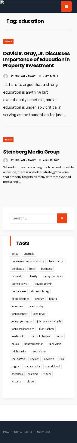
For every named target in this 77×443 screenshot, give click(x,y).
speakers (17, 374)
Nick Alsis (55, 344)
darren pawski (20, 283)
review (34, 359)
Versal (47, 432)
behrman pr (56, 261)
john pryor (39, 313)
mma (59, 336)
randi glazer (39, 351)
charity (33, 276)
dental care (19, 291)
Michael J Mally (25, 76)
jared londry (36, 306)
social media (32, 366)
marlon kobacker (40, 336)
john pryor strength (49, 321)
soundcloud (52, 366)
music (15, 344)
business (46, 268)
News (8, 41)
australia (29, 253)
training (33, 374)
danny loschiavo (52, 276)
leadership (18, 336)
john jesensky (20, 313)
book (32, 268)
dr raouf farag (40, 291)
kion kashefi (46, 328)
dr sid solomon (21, 298)
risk (61, 359)
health (53, 298)
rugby (15, 366)
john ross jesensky (23, 328)
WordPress (28, 432)
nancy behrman (33, 344)
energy (39, 298)
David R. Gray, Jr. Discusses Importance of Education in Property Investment (36, 59)
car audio (17, 276)
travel (47, 374)
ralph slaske (19, 351)
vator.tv (16, 381)
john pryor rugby (22, 321)
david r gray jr (43, 283)
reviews (49, 359)
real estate (18, 359)
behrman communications (28, 261)
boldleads (18, 268)
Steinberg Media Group (31, 151)
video (30, 381)
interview (17, 306)
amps (15, 253)
